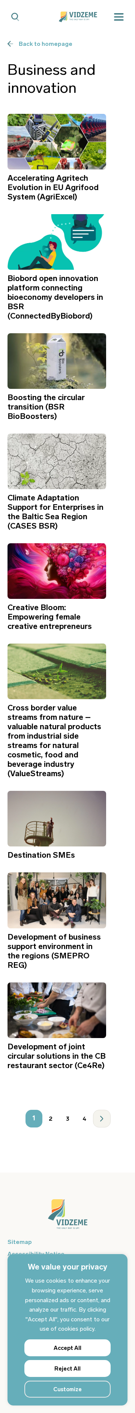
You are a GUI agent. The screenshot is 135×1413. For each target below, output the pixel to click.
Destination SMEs (41, 855)
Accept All (67, 1348)
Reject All (67, 1368)
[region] (67, 1330)
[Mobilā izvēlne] (119, 17)
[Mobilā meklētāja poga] (15, 17)
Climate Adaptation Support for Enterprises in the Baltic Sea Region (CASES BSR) (56, 511)
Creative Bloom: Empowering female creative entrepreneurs (50, 617)
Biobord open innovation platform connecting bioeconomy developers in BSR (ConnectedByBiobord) (55, 297)
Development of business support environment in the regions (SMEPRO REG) (54, 951)
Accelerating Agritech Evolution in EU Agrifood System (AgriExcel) (53, 187)
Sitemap (20, 1241)
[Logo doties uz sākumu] (68, 1218)
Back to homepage (45, 43)
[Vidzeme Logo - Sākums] (68, 17)
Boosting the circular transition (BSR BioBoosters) (46, 407)
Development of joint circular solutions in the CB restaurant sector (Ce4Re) (57, 1056)
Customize (67, 1389)
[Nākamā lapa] (102, 1118)
